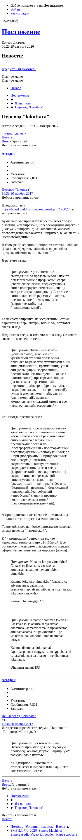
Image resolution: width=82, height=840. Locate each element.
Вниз (5, 141)
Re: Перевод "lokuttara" (19, 716)
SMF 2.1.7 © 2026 (23, 830)
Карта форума (66, 834)
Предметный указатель (19, 69)
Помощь (16, 826)
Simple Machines (50, 830)
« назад (7, 133)
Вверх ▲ (63, 826)
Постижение (21, 32)
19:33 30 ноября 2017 (17, 193)
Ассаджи (9, 154)
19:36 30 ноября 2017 (17, 724)
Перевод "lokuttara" (16, 189)
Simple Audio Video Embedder (32, 834)
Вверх (6, 784)
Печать (7, 137)
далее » (20, 133)
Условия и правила (39, 826)
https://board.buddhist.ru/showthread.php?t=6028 (36, 209)
